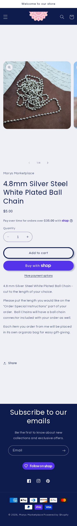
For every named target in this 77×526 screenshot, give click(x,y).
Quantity (9, 228)
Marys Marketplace (31, 515)
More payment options (38, 275)
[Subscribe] (64, 450)
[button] (5, 17)
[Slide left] (29, 162)
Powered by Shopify (56, 515)
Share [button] (12, 363)
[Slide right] (47, 162)
